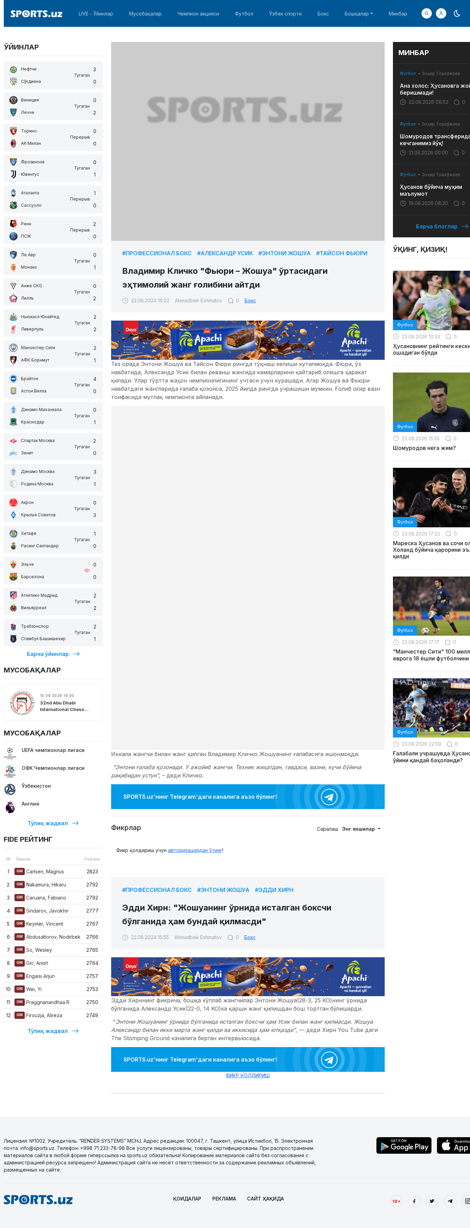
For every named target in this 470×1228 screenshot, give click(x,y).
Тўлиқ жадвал (48, 823)
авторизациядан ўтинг (195, 850)
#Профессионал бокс (157, 253)
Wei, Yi (29, 989)
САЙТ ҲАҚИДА (265, 1199)
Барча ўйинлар (48, 653)
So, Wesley (34, 950)
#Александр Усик (225, 253)
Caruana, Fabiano (41, 898)
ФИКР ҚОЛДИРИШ (248, 1075)
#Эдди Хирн (274, 889)
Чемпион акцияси (198, 14)
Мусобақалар (145, 14)
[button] (441, 13)
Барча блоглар (437, 226)
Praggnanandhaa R (43, 1002)
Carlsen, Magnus (40, 871)
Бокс (323, 14)
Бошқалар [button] (357, 14)
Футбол (244, 14)
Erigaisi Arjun (36, 976)
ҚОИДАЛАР (187, 1199)
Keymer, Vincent (40, 924)
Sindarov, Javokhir (42, 911)
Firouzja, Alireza (39, 1015)
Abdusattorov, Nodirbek (49, 937)
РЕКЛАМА (224, 1199)
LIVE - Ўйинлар (96, 14)
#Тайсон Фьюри (341, 253)
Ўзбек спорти (285, 14)
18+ (396, 1201)
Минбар (398, 14)
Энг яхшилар (359, 829)
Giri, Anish (32, 963)
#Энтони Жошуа (284, 253)
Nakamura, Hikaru (41, 884)
